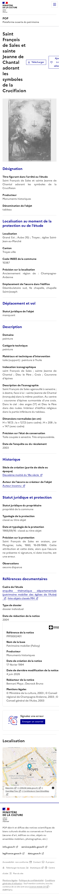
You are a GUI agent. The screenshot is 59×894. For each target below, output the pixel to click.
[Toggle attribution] (53, 788)
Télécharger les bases (15, 867)
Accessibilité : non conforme (15, 862)
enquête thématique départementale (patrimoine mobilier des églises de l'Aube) (29, 592)
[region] (29, 772)
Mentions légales (10, 880)
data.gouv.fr (34, 853)
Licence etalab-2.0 (37, 886)
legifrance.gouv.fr (12, 853)
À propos (50, 862)
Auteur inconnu (12, 486)
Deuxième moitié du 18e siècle (21, 475)
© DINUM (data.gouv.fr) (28, 787)
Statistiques (35, 867)
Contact (37, 862)
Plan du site (18, 873)
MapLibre (9, 787)
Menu (54, 4)
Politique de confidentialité (31, 880)
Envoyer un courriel (32, 721)
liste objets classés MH (21, 598)
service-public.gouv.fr (32, 847)
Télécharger (37, 62)
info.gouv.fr (9, 847)
